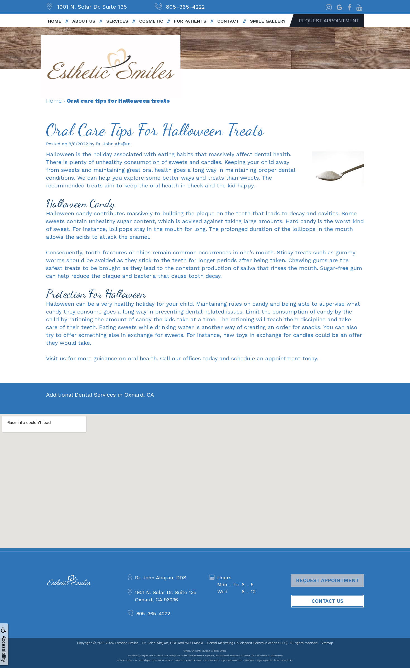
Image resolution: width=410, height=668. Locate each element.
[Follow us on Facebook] (349, 6)
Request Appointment (329, 20)
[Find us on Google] (339, 6)
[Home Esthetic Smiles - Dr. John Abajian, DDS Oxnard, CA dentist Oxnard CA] (110, 67)
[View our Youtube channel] (359, 6)
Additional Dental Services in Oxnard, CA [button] (100, 394)
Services (117, 21)
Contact (228, 21)
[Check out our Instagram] (328, 6)
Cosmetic (151, 21)
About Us (83, 21)
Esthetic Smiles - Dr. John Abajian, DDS (146, 643)
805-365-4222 (185, 6)
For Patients (190, 21)
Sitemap (327, 643)
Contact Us (327, 601)
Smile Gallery (268, 21)
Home (54, 21)
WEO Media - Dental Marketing (209, 643)
